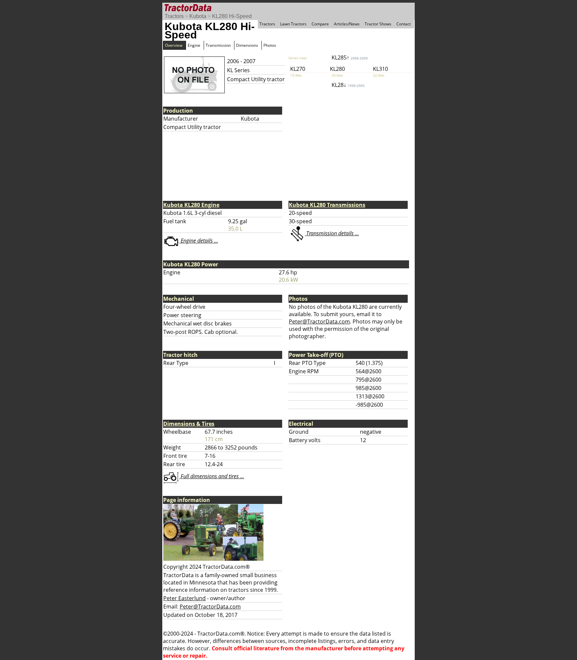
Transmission (218, 45)
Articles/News (347, 24)
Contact (403, 24)
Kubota (197, 16)
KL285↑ (350, 57)
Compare (320, 24)
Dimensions (247, 45)
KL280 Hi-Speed (232, 16)
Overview (173, 45)
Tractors (174, 16)
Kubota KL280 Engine (191, 205)
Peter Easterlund (184, 598)
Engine (194, 45)
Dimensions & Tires (188, 423)
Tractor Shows (378, 24)
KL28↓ (348, 85)
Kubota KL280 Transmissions (327, 205)
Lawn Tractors (293, 24)
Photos (269, 45)
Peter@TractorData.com (319, 321)
